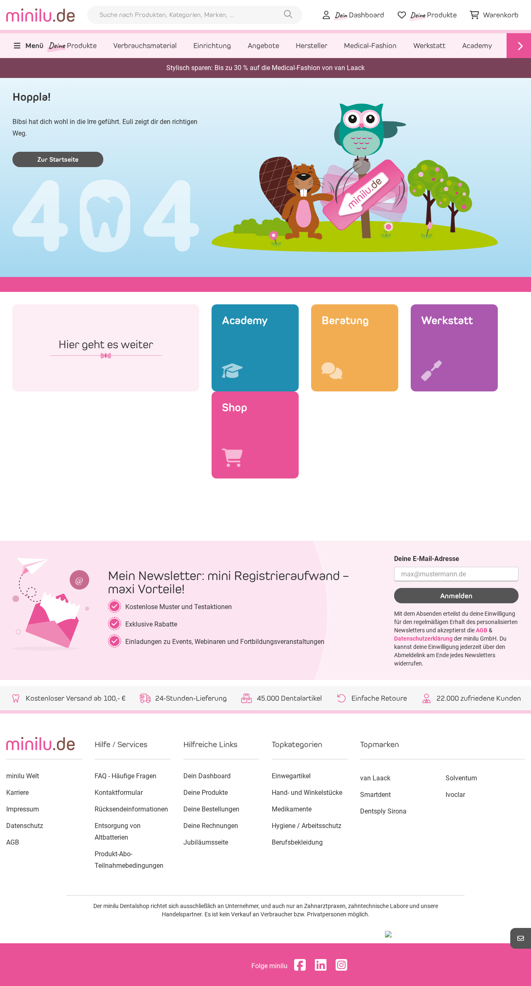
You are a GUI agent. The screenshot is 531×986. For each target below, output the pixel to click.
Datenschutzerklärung (423, 638)
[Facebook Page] (302, 966)
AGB (481, 630)
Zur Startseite (57, 159)
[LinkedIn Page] (322, 966)
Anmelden (456, 595)
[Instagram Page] (343, 966)
